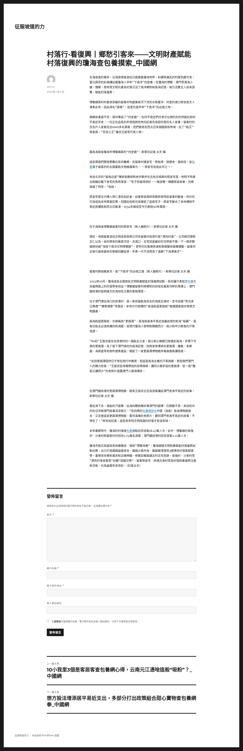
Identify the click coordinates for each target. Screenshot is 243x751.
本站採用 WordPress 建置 (45, 735)
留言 (50, 514)
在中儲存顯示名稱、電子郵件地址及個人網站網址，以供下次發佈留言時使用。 (95, 621)
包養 (190, 281)
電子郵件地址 (55, 585)
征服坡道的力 (30, 27)
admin (51, 86)
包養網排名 (149, 411)
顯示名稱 (53, 568)
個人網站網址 (54, 603)
